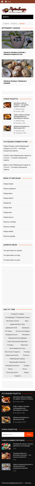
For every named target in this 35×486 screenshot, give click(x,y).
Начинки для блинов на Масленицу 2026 (21, 127)
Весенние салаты (12, 321)
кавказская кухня (12, 355)
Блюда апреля (8, 198)
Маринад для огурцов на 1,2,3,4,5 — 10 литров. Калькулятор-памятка (16, 148)
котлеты (26, 355)
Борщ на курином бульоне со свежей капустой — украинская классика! (23, 466)
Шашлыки (24, 345)
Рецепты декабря (9, 236)
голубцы (27, 352)
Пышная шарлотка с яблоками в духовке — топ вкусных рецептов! (22, 455)
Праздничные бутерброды (17, 338)
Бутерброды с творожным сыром (17, 317)
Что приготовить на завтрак (13, 250)
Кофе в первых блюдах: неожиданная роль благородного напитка (22, 116)
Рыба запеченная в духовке (18, 341)
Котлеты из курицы (23, 331)
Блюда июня (8, 207)
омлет (10, 369)
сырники (17, 376)
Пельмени (25, 334)
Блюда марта (8, 193)
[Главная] (2, 1)
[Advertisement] (17, 285)
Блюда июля (8, 212)
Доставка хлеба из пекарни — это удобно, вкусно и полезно (21, 104)
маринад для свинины (17, 362)
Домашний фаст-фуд (17, 324)
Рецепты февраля (10, 188)
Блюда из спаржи (17, 314)
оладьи (26, 365)
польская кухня (12, 372)
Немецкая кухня (11, 334)
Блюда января (8, 184)
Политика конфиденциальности (12, 483)
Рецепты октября (9, 226)
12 (15, 471)
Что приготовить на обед (12, 255)
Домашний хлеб (11, 327)
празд (26, 372)
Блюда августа (8, 217)
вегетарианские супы (17, 348)
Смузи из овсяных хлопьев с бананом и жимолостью (15, 53)
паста (25, 369)
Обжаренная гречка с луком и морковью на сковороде (23, 445)
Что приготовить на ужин (12, 260)
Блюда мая (7, 203)
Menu (6, 17)
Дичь (27, 321)
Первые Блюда (20, 109)
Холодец (10, 345)
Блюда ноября (8, 231)
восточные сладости (12, 352)
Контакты (28, 483)
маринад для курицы (17, 358)
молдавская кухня (12, 365)
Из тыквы (8, 331)
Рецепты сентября (10, 222)
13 (15, 459)
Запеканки (25, 327)
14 (15, 448)
